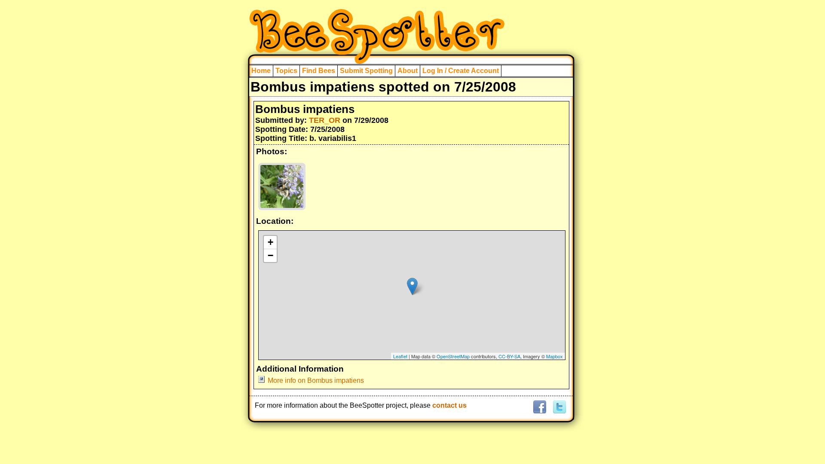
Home (261, 70)
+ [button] (270, 242)
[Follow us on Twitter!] (558, 407)
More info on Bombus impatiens (316, 380)
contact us (449, 405)
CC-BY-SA (509, 356)
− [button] (270, 255)
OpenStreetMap (453, 356)
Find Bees (318, 70)
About (407, 70)
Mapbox (554, 356)
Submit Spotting (366, 70)
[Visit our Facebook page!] (539, 407)
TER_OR (324, 120)
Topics (286, 70)
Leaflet (400, 356)
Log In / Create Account (460, 70)
